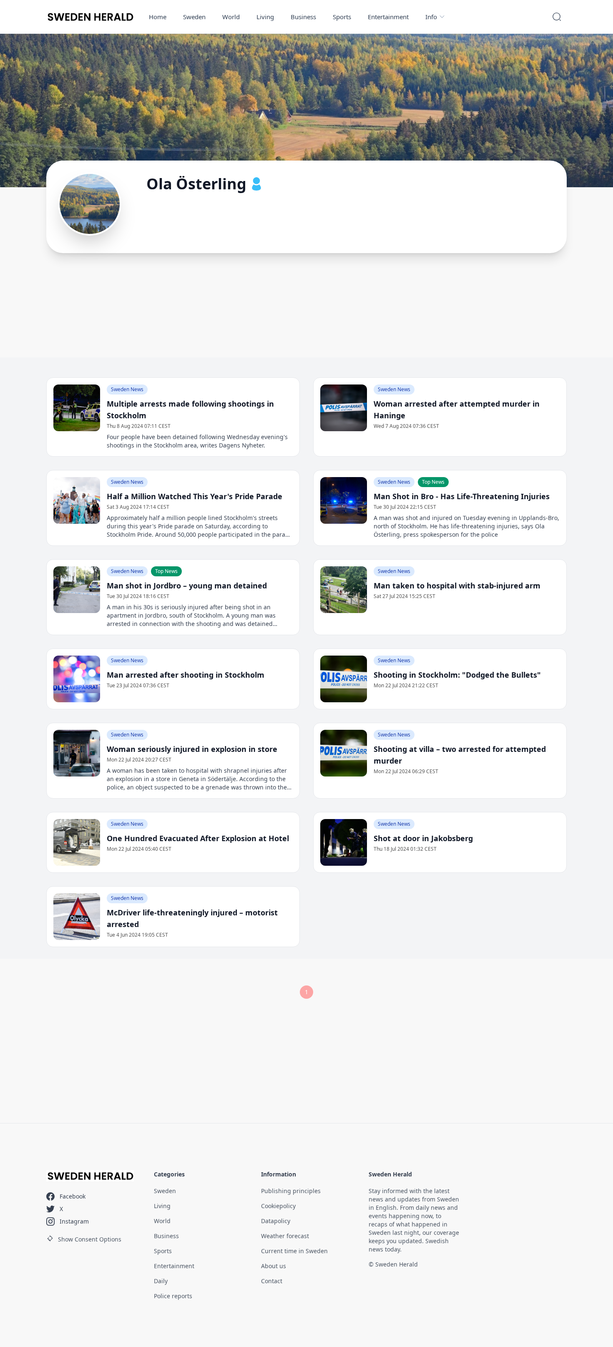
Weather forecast (285, 1236)
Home (157, 17)
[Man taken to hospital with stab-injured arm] (343, 589)
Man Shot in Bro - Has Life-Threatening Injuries (462, 496)
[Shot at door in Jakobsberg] (343, 842)
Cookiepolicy (278, 1206)
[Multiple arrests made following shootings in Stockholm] (76, 407)
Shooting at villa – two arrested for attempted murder (460, 755)
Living (265, 17)
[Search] (557, 17)
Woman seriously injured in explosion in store (192, 749)
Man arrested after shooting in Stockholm (185, 675)
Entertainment (388, 17)
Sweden (194, 17)
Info (431, 17)
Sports (342, 17)
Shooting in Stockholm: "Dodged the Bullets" (457, 675)
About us (273, 1266)
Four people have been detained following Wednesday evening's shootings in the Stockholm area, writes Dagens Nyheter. (197, 441)
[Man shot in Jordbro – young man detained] (76, 589)
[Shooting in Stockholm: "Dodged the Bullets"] (343, 679)
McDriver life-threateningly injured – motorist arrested (192, 918)
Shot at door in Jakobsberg (423, 838)
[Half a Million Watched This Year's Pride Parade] (76, 500)
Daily (161, 1281)
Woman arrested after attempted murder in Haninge (457, 409)
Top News (433, 481)
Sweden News (127, 389)
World (231, 17)
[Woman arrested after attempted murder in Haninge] (343, 407)
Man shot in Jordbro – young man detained (187, 586)
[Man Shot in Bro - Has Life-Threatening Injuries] (343, 500)
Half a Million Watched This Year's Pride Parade (194, 496)
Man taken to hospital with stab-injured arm (457, 586)
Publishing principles (291, 1191)
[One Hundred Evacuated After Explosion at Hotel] (76, 842)
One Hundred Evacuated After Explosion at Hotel (198, 838)
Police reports (173, 1296)
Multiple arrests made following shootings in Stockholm (190, 409)
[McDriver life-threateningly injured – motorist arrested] (76, 916)
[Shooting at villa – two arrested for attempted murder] (343, 753)
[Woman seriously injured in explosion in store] (76, 753)
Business (303, 17)
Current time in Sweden (294, 1251)
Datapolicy (275, 1221)
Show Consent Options (89, 1239)
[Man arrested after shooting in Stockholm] (76, 679)
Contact (271, 1281)
